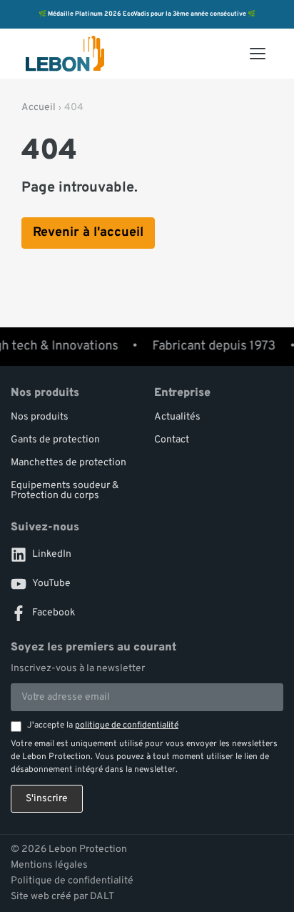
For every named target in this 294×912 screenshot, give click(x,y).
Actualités (177, 417)
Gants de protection (55, 440)
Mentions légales (49, 866)
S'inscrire (47, 799)
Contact (171, 440)
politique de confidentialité (126, 725)
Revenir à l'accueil (88, 232)
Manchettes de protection (68, 463)
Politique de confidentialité (72, 881)
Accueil (38, 107)
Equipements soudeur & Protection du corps (64, 491)
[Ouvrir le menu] (257, 53)
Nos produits (40, 417)
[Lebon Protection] (65, 53)
